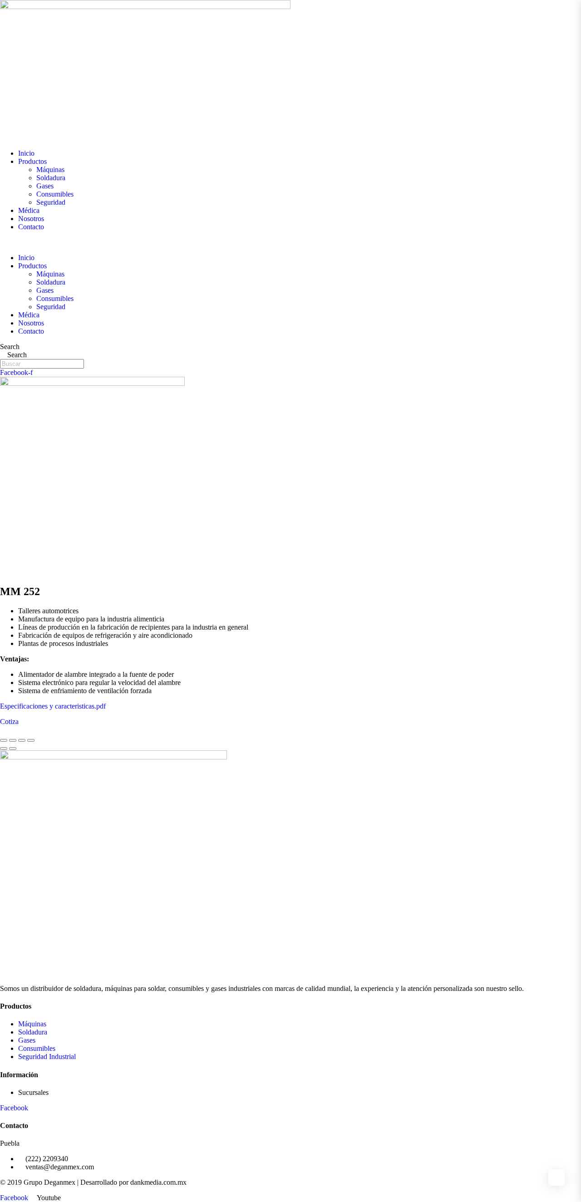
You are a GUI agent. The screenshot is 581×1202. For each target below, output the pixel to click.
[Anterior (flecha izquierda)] (3, 748)
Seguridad (50, 202)
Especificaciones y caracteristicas (47, 706)
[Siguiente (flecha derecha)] (12, 748)
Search (10, 346)
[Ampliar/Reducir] (30, 740)
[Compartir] (12, 740)
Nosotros (31, 218)
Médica (28, 210)
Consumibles (55, 194)
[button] (290, 242)
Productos (32, 161)
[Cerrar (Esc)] (3, 740)
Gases (45, 186)
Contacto (31, 227)
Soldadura (50, 178)
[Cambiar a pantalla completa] (21, 740)
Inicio (26, 153)
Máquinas (50, 169)
